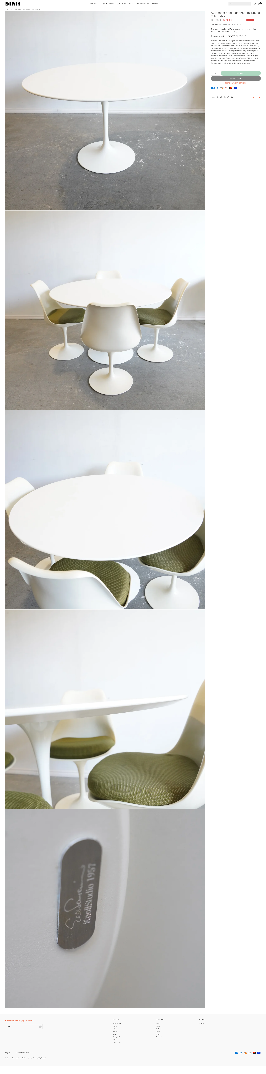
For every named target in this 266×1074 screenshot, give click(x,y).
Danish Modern (108, 4)
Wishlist (155, 4)
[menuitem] (95, 3)
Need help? (257, 97)
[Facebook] (218, 97)
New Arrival (94, 4)
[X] (221, 97)
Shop (131, 4)
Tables (115, 1034)
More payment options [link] (235, 83)
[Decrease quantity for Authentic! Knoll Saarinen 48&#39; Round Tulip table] (212, 73)
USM (114, 1029)
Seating (115, 1031)
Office (158, 1031)
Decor (158, 1034)
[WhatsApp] (228, 97)
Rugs (114, 1039)
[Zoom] (200, 15)
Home (7, 9)
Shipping (226, 24)
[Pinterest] (225, 97)
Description (216, 24)
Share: (213, 97)
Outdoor (159, 1037)
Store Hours (117, 1042)
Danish (115, 1026)
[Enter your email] (40, 1027)
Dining (158, 1026)
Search (201, 1023)
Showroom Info (143, 4)
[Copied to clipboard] (232, 97)
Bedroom (159, 1029)
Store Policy (237, 24)
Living (158, 1023)
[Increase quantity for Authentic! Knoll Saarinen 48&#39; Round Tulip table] (218, 73)
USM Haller (121, 4)
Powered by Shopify (39, 1058)
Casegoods (116, 1037)
